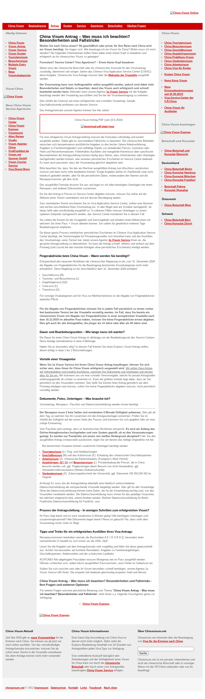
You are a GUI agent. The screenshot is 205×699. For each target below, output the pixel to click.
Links (83, 687)
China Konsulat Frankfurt (179, 179)
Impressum (41, 687)
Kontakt (73, 687)
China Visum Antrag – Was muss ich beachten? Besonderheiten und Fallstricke (95, 581)
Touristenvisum (51, 451)
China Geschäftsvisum (178, 50)
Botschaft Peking (174, 186)
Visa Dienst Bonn (19, 169)
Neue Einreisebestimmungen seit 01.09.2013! (178, 90)
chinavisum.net (14, 687)
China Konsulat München (180, 176)
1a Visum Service (117, 91)
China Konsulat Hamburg (180, 172)
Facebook (95, 687)
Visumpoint (15, 132)
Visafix (12, 140)
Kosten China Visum (177, 74)
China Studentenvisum (178, 60)
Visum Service (17, 50)
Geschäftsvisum (52, 455)
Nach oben (110, 687)
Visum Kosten (17, 53)
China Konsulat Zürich (178, 223)
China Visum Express (95, 603)
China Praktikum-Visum (179, 57)
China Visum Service (100, 670)
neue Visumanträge (43, 637)
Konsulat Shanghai (176, 190)
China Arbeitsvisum (176, 64)
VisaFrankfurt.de (18, 151)
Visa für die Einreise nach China (163, 641)
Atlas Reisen (16, 136)
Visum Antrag (16, 46)
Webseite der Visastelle (122, 75)
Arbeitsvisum (50, 458)
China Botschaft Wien (177, 205)
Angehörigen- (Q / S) (55, 462)
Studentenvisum (52, 473)
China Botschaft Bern (177, 219)
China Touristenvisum (178, 42)
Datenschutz (58, 687)
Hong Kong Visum (175, 80)
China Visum (16, 42)
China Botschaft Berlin (178, 169)
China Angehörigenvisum (180, 53)
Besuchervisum (83, 462)
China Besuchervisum (178, 46)
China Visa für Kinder (177, 68)
